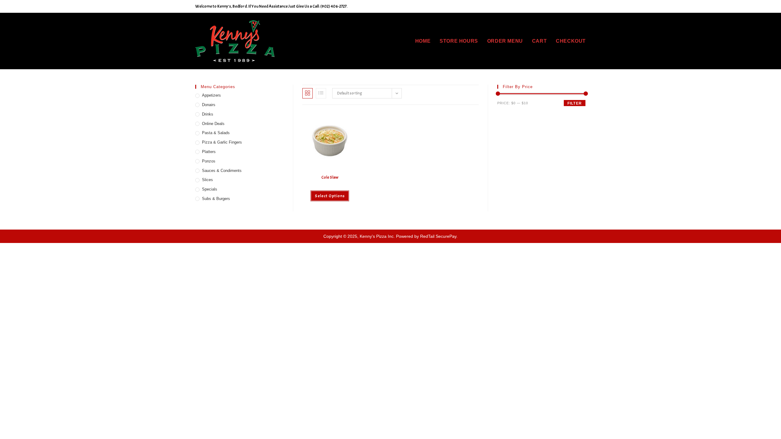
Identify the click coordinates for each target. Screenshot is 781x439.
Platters (209, 151)
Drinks (207, 114)
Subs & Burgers (216, 198)
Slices (207, 179)
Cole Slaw (329, 177)
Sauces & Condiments (222, 170)
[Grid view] (307, 93)
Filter (574, 103)
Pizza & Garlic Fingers (222, 142)
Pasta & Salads (216, 132)
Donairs (208, 104)
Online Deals (213, 123)
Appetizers (211, 95)
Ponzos (208, 161)
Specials (209, 189)
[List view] (321, 93)
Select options (330, 195)
